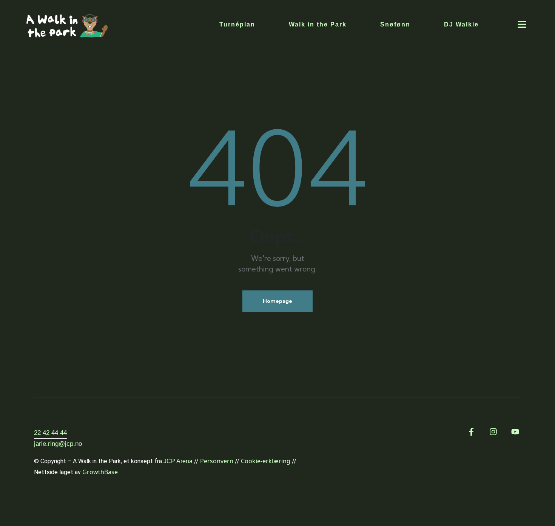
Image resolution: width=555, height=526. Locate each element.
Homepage (277, 301)
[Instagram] (493, 431)
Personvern (216, 461)
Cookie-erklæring (265, 461)
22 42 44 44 (50, 432)
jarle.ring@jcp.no (58, 443)
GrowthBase (100, 472)
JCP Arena (178, 461)
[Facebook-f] (471, 431)
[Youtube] (515, 431)
